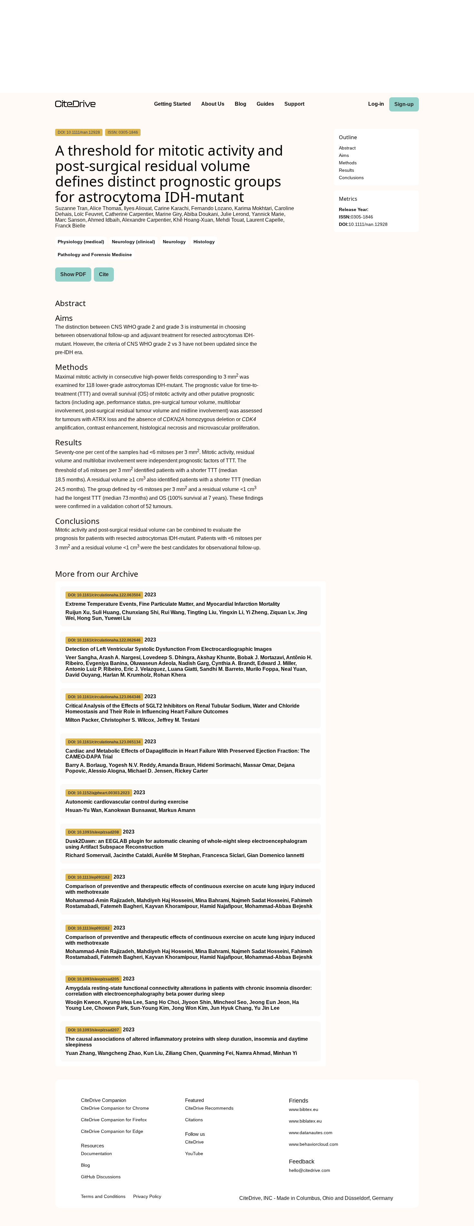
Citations (194, 1119)
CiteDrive (194, 1141)
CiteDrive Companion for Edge (112, 1131)
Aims (344, 155)
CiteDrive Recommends (209, 1108)
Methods (348, 162)
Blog (240, 104)
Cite (104, 274)
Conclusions (351, 177)
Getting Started (172, 104)
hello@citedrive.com (309, 1170)
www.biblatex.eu (305, 1121)
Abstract (347, 148)
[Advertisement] (237, 48)
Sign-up (404, 104)
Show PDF (73, 274)
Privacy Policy (147, 1196)
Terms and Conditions (103, 1196)
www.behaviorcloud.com (313, 1144)
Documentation (96, 1153)
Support (294, 104)
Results (346, 170)
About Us (212, 104)
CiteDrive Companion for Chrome (115, 1108)
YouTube (194, 1153)
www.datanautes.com (310, 1132)
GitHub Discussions (101, 1176)
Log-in (376, 104)
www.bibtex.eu (303, 1109)
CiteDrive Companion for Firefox (114, 1119)
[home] (75, 105)
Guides (265, 104)
